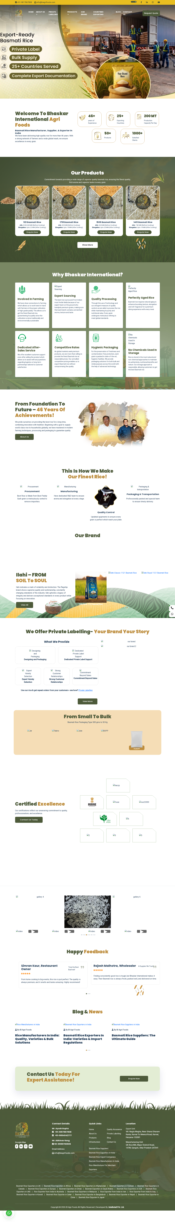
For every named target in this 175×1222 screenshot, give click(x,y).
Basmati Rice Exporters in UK (28, 1186)
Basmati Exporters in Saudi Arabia (99, 1189)
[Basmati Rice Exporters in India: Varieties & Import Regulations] (86, 1024)
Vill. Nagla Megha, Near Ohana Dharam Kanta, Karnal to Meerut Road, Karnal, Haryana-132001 (143, 1134)
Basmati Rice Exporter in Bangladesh (90, 1194)
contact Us (127, 13)
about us (93, 1133)
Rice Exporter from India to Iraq (142, 1192)
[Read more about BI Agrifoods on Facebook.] (141, 2)
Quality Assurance (114, 1129)
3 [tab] (125, 607)
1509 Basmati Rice (106, 222)
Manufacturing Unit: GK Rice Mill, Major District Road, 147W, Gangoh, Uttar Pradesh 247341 (142, 1145)
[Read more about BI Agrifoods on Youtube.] (159, 2)
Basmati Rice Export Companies (102, 1157)
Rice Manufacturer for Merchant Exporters (102, 1167)
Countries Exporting (98, 13)
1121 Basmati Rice (32, 222)
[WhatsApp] (9, 1213)
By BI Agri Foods (24, 1030)
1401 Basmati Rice (143, 222)
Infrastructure (94, 1142)
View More (87, 701)
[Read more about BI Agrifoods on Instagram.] (153, 2)
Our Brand (84, 13)
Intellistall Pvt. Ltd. (116, 1207)
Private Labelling (53, 13)
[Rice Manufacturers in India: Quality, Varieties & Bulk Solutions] (38, 1024)
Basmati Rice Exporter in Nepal (122, 1194)
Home (91, 1129)
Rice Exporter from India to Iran (113, 1192)
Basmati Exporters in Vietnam (121, 1186)
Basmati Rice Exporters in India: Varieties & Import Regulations (83, 1039)
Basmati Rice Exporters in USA (129, 1189)
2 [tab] (123, 607)
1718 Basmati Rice (69, 222)
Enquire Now (32, 232)
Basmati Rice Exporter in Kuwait (29, 1194)
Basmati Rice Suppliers (98, 1148)
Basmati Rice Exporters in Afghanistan (90, 1186)
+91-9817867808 (24, 2)
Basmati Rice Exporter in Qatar (59, 1194)
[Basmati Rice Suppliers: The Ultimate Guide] (135, 1024)
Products (72, 12)
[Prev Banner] (6, 59)
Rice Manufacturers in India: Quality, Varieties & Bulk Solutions (37, 1039)
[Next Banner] (169, 59)
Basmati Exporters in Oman (70, 1189)
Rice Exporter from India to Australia (49, 1192)
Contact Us (111, 1142)
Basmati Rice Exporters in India (102, 1153)
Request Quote (151, 13)
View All (24, 605)
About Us (40, 12)
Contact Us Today (29, 819)
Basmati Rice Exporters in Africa (57, 1186)
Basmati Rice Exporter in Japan (91, 1197)
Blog (118, 12)
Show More (87, 245)
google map (20, 1142)
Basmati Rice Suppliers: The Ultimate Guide (133, 1037)
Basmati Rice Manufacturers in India (104, 1161)
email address (58, 1149)
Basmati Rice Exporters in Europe (42, 1189)
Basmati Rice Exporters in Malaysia (82, 1192)
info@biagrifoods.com (45, 2)
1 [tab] (86, 993)
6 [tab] (89, 934)
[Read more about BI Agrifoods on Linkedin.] (147, 2)
